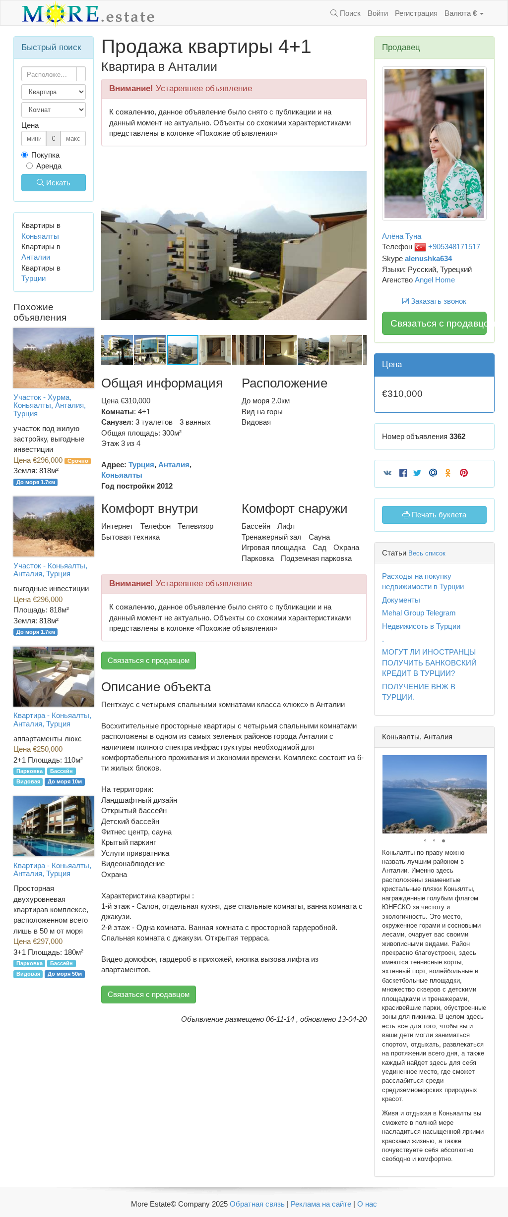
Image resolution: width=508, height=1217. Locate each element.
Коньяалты (121, 475)
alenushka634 (428, 258)
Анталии (35, 257)
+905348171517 (453, 246)
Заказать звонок (437, 301)
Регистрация (416, 13)
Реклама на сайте (321, 1204)
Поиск (349, 13)
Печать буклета (438, 514)
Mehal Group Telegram (419, 612)
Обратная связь (257, 1204)
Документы (401, 600)
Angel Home (435, 280)
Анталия (174, 464)
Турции (33, 278)
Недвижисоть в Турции (421, 626)
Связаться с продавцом (149, 660)
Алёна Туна (401, 236)
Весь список (426, 553)
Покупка (45, 155)
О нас (367, 1204)
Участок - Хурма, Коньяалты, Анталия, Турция (49, 405)
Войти (378, 13)
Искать (57, 182)
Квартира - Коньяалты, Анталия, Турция (52, 719)
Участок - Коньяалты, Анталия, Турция (50, 569)
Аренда (49, 166)
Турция (141, 464)
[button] (358, 165)
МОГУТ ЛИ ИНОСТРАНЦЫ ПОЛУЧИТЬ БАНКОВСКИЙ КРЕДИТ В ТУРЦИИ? (429, 662)
